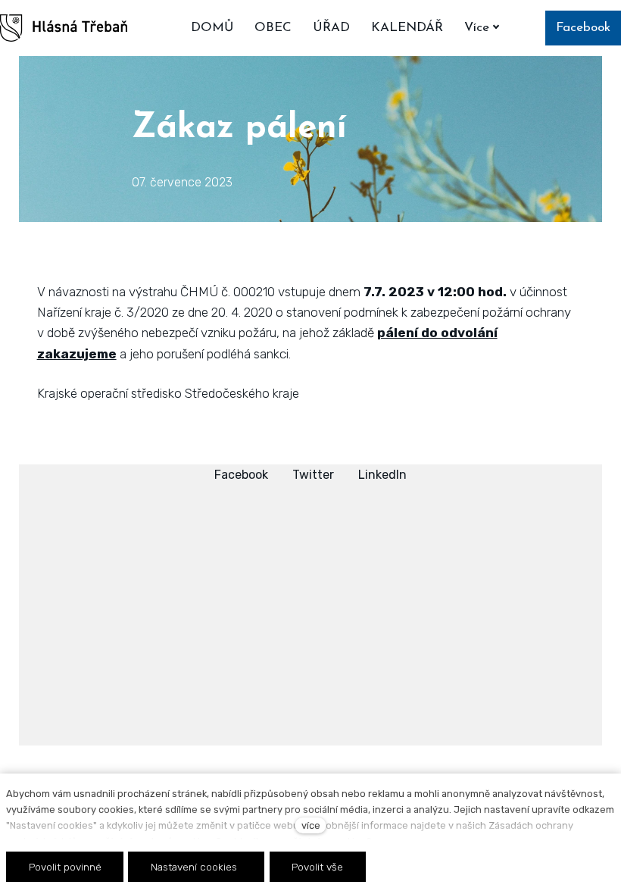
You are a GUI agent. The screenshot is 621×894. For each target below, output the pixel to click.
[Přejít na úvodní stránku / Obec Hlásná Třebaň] (63, 28)
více (310, 825)
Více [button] (476, 27)
